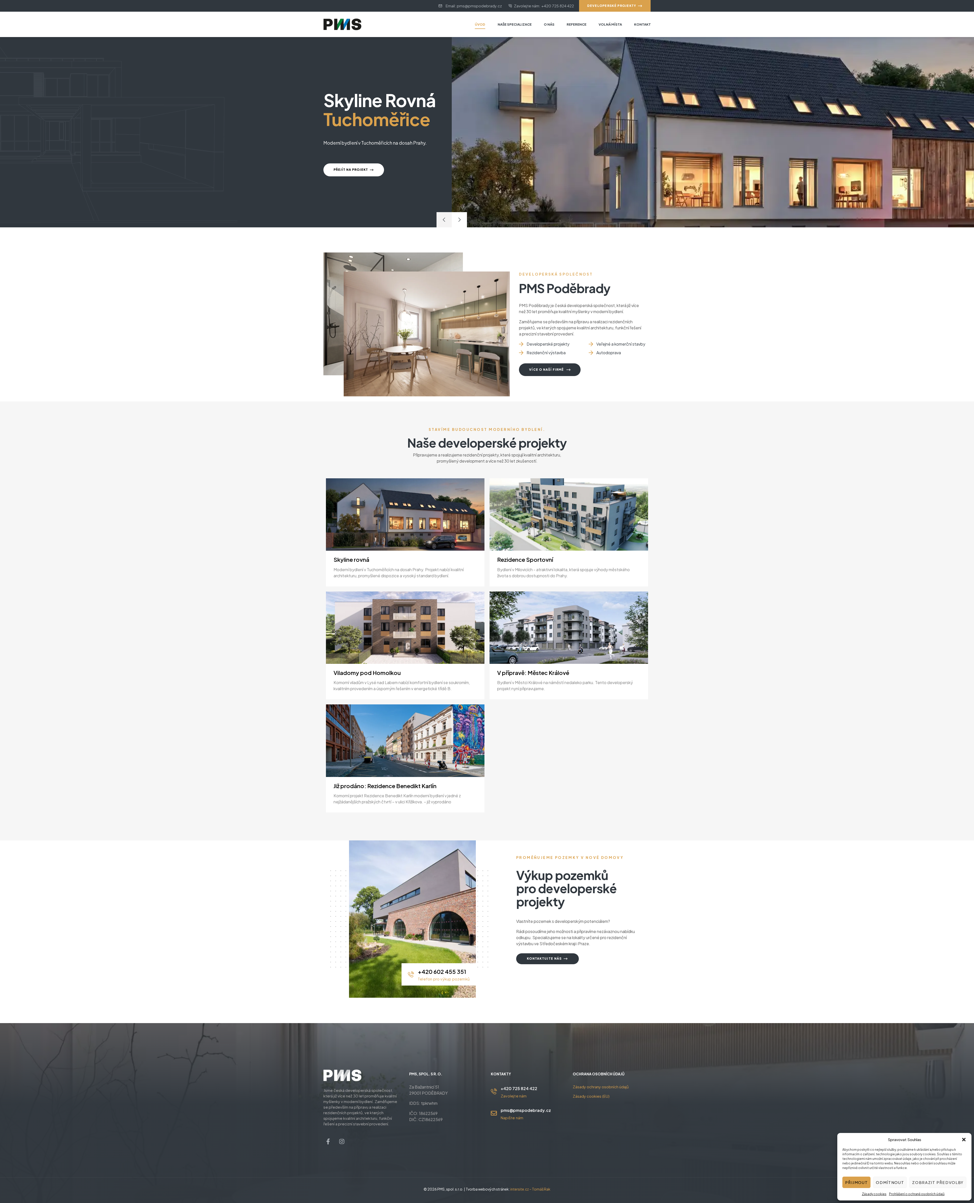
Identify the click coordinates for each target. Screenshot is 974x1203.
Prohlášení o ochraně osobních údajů (917, 1194)
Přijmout (856, 1182)
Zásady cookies (874, 1194)
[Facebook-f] (328, 1141)
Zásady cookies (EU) (591, 1096)
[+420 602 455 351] (411, 974)
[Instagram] (341, 1141)
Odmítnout (890, 1182)
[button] (963, 1139)
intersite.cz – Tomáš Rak (530, 1189)
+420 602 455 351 (442, 971)
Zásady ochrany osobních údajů (601, 1086)
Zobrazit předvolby (938, 1182)
